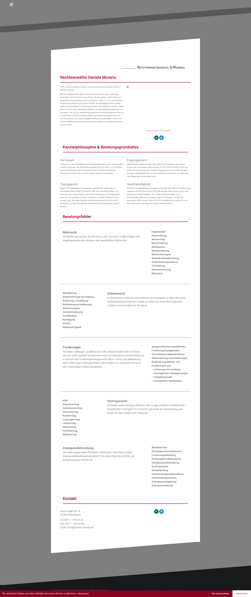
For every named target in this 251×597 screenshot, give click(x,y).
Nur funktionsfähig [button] (220, 594)
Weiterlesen (83, 593)
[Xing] (156, 137)
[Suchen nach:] (190, 3)
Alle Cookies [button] (241, 594)
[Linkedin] (161, 137)
